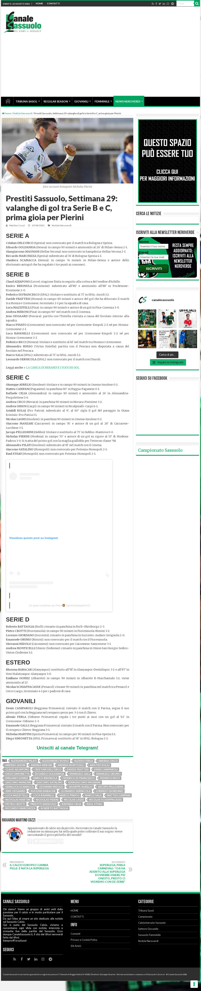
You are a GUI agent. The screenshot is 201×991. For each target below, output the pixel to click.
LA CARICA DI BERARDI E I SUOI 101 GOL (52, 367)
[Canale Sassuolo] (22, 21)
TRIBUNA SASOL (26, 101)
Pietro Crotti (15, 804)
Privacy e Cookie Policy (84, 939)
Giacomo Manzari (18, 782)
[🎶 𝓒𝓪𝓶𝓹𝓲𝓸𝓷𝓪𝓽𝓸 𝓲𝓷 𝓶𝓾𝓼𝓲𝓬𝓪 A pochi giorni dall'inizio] (147, 339)
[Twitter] (160, 3)
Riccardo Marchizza (20, 808)
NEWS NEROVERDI (127, 101)
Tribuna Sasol (146, 910)
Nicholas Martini (17, 799)
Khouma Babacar (43, 791)
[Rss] (152, 3)
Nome (144, 242)
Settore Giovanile (148, 928)
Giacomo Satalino (49, 782)
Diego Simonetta (17, 773)
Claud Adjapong (17, 769)
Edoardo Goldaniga (49, 773)
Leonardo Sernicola (75, 791)
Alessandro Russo (55, 760)
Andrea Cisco (108, 760)
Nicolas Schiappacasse (105, 799)
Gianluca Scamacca (19, 786)
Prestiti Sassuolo (43, 804)
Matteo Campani (118, 795)
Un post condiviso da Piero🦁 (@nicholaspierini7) (59, 605)
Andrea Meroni (41, 765)
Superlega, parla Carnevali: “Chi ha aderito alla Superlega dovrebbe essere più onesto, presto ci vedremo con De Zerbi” (107, 872)
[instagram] (167, 3)
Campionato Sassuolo (160, 450)
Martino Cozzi (17, 225)
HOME (39, 3)
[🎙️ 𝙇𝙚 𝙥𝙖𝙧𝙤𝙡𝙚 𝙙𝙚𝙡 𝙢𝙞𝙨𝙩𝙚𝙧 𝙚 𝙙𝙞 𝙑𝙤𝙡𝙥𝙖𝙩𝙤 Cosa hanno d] (188, 339)
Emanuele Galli (80, 773)
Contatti (75, 933)
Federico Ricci (110, 778)
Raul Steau (94, 804)
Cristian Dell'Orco (47, 769)
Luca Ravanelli (43, 795)
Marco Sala (93, 795)
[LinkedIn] (163, 3)
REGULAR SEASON (56, 101)
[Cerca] (197, 3)
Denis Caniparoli (106, 769)
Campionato (145, 916)
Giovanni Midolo (51, 786)
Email (143, 252)
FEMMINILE (102, 101)
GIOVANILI (81, 101)
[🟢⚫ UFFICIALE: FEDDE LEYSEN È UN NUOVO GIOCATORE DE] (147, 318)
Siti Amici (76, 945)
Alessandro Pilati (24, 760)
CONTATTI (53, 3)
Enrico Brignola (45, 778)
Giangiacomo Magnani (84, 782)
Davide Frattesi (78, 769)
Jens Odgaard (15, 791)
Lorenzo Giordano (109, 791)
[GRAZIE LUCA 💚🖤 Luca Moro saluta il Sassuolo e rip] (188, 318)
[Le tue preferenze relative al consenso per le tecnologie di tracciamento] (194, 984)
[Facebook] (156, 3)
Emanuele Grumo (108, 773)
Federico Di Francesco (79, 778)
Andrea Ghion (15, 765)
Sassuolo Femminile (149, 934)
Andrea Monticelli (71, 765)
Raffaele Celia (71, 804)
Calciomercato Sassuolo (152, 922)
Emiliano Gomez (16, 778)
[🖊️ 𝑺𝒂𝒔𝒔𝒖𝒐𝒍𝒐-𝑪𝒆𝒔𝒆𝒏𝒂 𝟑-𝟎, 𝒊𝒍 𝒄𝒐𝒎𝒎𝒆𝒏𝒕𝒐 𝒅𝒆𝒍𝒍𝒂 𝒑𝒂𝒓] (167, 339)
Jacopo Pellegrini (110, 786)
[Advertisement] (100, 62)
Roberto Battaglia (54, 808)
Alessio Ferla (83, 760)
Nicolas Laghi (74, 799)
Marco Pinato (69, 795)
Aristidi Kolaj (100, 765)
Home (7, 113)
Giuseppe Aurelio (80, 786)
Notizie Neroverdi (22, 113)
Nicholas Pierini (47, 799)
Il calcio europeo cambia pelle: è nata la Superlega (29, 865)
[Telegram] (172, 3)
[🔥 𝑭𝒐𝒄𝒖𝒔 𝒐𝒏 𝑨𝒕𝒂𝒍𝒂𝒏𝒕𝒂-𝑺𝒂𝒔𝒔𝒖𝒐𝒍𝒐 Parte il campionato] (167, 318)
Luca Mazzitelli (16, 795)
